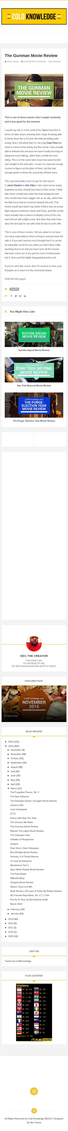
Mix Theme (35, 1122)
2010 (10, 932)
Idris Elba (30, 185)
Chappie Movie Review (21, 882)
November (16, 754)
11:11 (13, 813)
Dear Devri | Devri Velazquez (24, 848)
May (13, 780)
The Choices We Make (21, 822)
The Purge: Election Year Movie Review (34, 421)
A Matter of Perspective (22, 839)
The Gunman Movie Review (24, 826)
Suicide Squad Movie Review (34, 350)
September (16, 762)
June (13, 775)
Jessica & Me (17, 805)
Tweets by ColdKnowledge (18, 961)
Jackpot (14, 844)
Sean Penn (52, 142)
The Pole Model (18, 874)
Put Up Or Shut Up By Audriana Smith (29, 899)
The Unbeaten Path (20, 835)
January (15, 913)
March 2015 (16, 904)
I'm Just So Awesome (21, 861)
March (14, 788)
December (16, 750)
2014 (10, 919)
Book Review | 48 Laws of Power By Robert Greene (36, 891)
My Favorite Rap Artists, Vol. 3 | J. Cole (29, 895)
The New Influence (19, 796)
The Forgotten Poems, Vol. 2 (24, 792)
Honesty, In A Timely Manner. (24, 856)
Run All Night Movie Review (24, 852)
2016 (10, 741)
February (15, 909)
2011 (10, 927)
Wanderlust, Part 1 (19, 865)
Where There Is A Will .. (22, 887)
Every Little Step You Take (23, 818)
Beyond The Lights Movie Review (27, 831)
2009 (10, 936)
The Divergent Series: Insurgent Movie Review (33, 801)
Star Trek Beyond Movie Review (34, 385)
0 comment (55, 61)
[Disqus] (34, 494)
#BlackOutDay (17, 878)
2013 (10, 923)
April (13, 784)
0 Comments (40, 61)
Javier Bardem (14, 185)
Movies (14, 289)
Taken (45, 130)
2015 (10, 746)
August (14, 767)
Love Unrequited (18, 809)
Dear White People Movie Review (27, 869)
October (15, 758)
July (13, 771)
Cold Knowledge (36, 1118)
